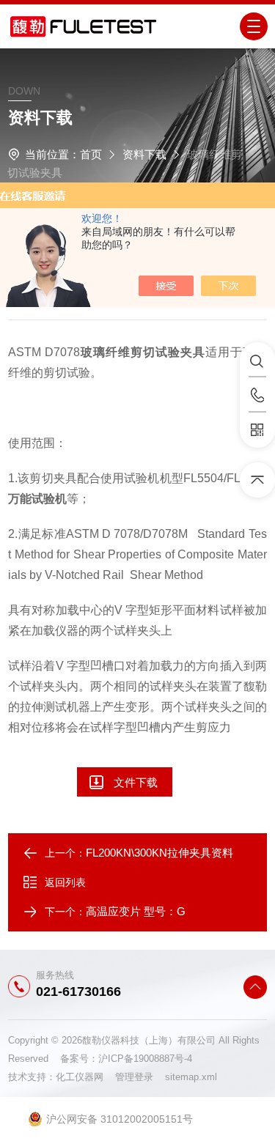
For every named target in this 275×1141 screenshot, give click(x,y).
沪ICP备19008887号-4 (145, 1058)
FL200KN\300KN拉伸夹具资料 (159, 852)
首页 (91, 154)
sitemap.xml (191, 1076)
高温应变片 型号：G (136, 911)
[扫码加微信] (257, 430)
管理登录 (134, 1076)
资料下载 (144, 154)
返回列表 (65, 882)
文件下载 (136, 782)
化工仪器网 (85, 1076)
